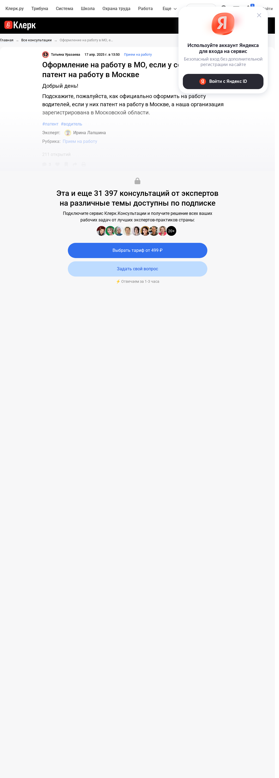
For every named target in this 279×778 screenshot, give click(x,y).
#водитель (71, 124)
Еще (167, 8)
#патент (50, 124)
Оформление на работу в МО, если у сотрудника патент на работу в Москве (87, 40)
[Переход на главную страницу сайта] (20, 25)
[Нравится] (57, 164)
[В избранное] (66, 164)
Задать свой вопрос (137, 268)
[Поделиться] (75, 164)
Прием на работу (138, 54)
